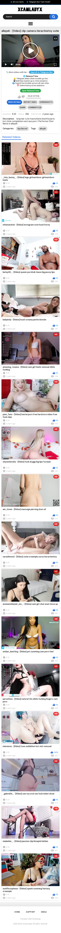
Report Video (30, 102)
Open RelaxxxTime (30, 91)
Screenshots (46, 102)
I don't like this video (23, 96)
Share (22, 107)
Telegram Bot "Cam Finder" (39, 2)
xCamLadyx (27, 924)
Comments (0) (34, 107)
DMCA (44, 912)
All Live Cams (18, 2)
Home (17, 912)
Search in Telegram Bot (41, 72)
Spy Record (22, 129)
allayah (43, 129)
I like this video (19, 96)
